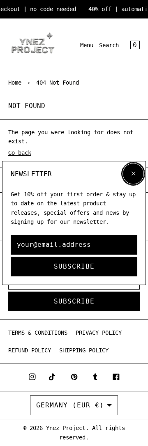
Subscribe (74, 266)
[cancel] (133, 173)
